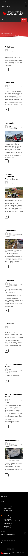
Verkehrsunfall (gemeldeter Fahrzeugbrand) (11, 177)
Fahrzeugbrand (11, 123)
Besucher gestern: (7, 508)
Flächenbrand (10, 230)
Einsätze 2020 (7, 236)
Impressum (3, 499)
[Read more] (7, 70)
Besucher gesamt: (7, 512)
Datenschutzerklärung (5, 498)
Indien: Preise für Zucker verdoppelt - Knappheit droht (14, 527)
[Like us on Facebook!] (8, 549)
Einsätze (15, 87)
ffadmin (10, 50)
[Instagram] (4, 2)
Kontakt (2, 501)
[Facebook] (2, 2)
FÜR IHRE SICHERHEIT (6, 6)
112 (24, 20)
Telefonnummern (4, 496)
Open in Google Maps (6, 542)
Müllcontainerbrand (13, 440)
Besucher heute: (7, 506)
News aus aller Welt (6, 515)
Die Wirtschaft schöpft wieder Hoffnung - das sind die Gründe (15, 520)
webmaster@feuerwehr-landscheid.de (11, 536)
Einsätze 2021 (7, 88)
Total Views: (6, 510)
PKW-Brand (9, 47)
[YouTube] (6, 2)
